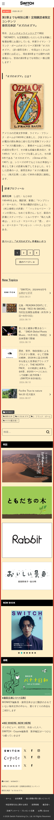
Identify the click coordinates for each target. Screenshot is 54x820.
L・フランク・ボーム (42, 416)
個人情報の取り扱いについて (38, 798)
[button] (19, 653)
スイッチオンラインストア (23, 33)
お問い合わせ (43, 810)
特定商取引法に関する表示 (17, 804)
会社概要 (18, 798)
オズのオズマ (22, 416)
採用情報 (35, 804)
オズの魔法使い (11, 420)
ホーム (8, 798)
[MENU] (3, 3)
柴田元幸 (9, 416)
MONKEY (6, 11)
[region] (27, 632)
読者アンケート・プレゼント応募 (20, 810)
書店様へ (46, 804)
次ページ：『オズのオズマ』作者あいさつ (24, 241)
